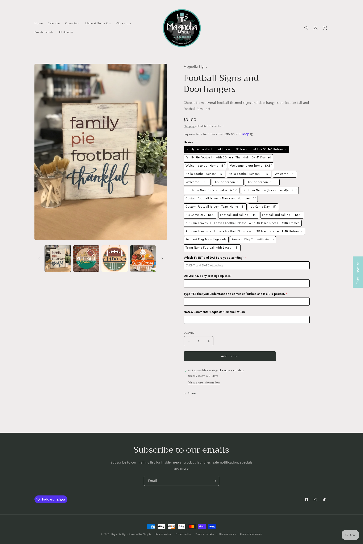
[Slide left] (39, 258)
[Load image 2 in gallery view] (86, 258)
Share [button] (192, 393)
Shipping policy (227, 534)
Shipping (189, 126)
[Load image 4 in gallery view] (143, 258)
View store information (204, 382)
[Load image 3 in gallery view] (114, 258)
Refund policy (163, 534)
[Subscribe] (214, 481)
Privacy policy (183, 534)
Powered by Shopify (140, 534)
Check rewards (357, 272)
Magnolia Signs (119, 534)
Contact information (251, 534)
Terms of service (205, 534)
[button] (306, 28)
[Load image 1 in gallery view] (58, 258)
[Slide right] (162, 258)
